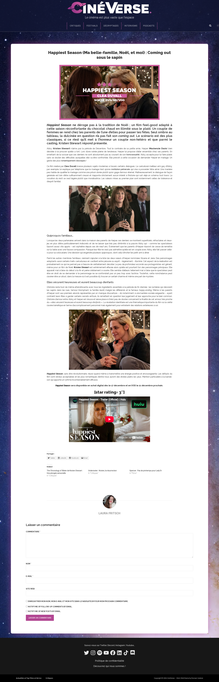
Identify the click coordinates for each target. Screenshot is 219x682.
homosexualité (133, 154)
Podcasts (148, 25)
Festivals (92, 25)
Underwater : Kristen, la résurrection (102, 471)
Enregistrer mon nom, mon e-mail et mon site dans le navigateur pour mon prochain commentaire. (78, 601)
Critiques (75, 25)
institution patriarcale (120, 169)
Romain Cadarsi (197, 678)
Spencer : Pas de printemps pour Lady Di (146, 471)
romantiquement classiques (73, 160)
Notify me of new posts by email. (44, 611)
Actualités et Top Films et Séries (28, 678)
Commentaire (33, 532)
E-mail (29, 576)
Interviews (130, 25)
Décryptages (110, 25)
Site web (30, 589)
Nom (28, 564)
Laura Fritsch (109, 513)
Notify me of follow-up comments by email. (50, 607)
